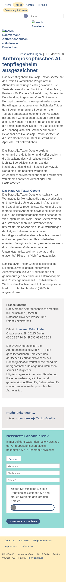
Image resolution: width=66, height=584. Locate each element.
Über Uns (10, 540)
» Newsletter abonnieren (23, 521)
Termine (42, 4)
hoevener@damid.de (30, 329)
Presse (18, 4)
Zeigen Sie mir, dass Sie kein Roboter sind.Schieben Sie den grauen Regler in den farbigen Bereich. (30, 495)
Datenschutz (28, 546)
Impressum (11, 546)
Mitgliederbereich (42, 540)
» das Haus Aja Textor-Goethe (35, 418)
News (8, 4)
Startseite (24, 540)
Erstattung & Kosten (16, 10)
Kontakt (30, 4)
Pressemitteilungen (30, 54)
